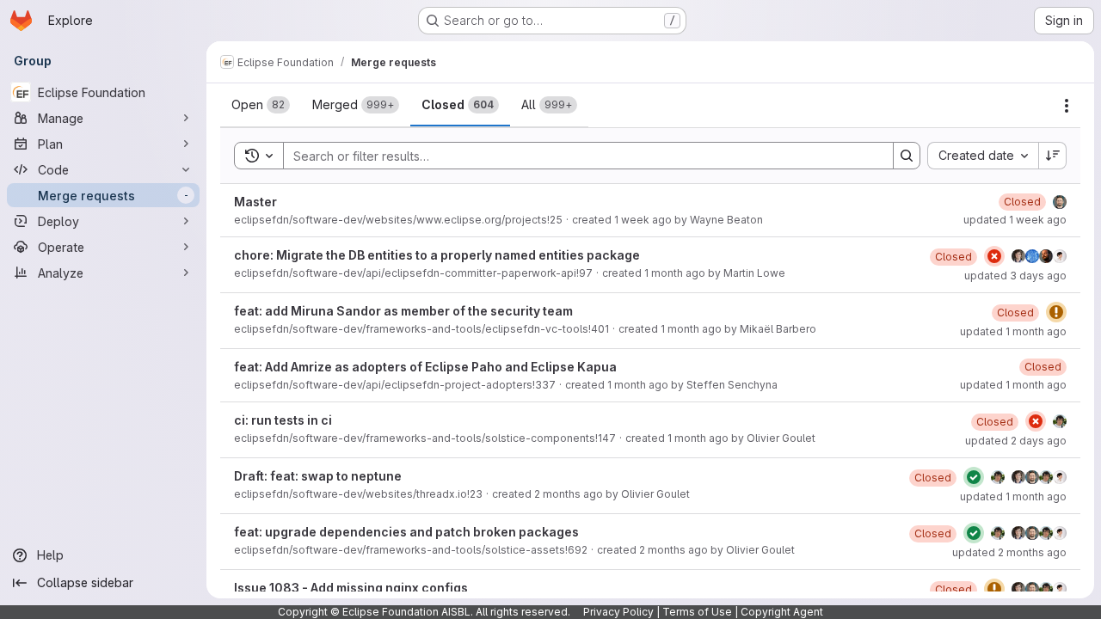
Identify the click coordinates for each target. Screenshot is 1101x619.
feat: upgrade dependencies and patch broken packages (406, 531)
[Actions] (1066, 106)
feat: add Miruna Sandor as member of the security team (403, 310)
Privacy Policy (618, 611)
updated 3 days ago (1015, 275)
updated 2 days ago (1016, 440)
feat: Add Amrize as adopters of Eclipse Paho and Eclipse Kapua (425, 366)
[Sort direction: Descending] (1053, 155)
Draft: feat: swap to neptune (318, 476)
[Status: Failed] (994, 256)
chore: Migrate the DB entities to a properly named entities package (437, 255)
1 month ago (674, 273)
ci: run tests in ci (283, 420)
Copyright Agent (782, 611)
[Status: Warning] (1056, 312)
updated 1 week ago (1015, 219)
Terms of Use (697, 611)
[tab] (260, 104)
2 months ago (568, 493)
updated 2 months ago (1009, 552)
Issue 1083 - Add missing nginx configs (351, 587)
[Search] (906, 155)
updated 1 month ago (1013, 331)
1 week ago (643, 219)
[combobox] (982, 155)
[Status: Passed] (973, 477)
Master (255, 201)
